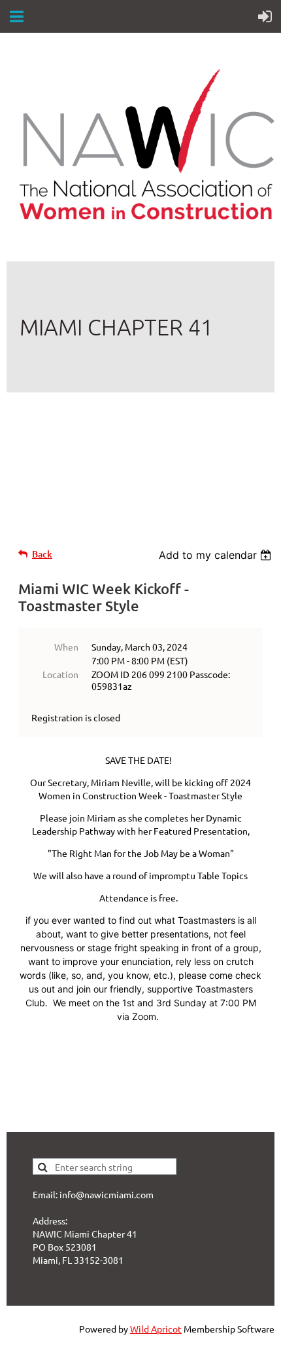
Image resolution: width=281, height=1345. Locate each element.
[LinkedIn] (74, 447)
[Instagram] (104, 447)
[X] (45, 447)
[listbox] (216, 555)
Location (60, 674)
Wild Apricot (156, 1329)
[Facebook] (16, 447)
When (66, 647)
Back (42, 554)
